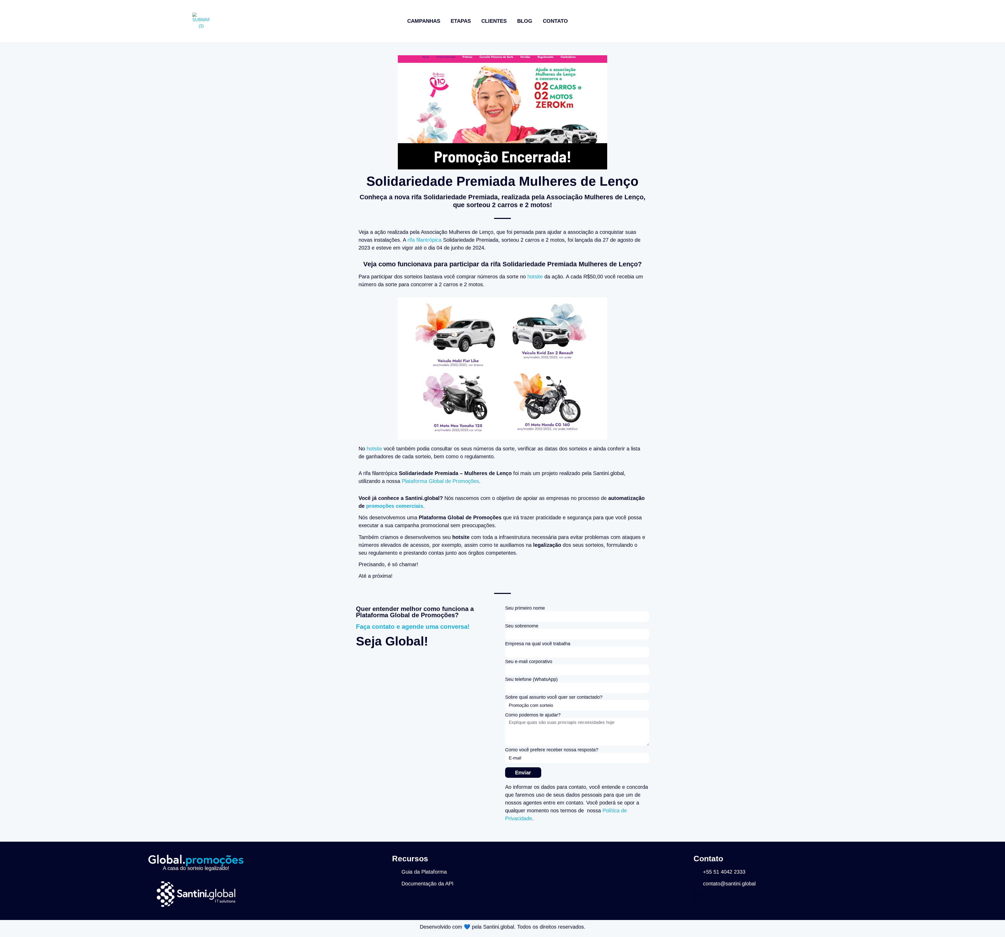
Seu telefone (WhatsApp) (531, 679)
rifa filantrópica (424, 240)
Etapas (461, 21)
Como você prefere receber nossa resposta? (551, 749)
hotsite (535, 276)
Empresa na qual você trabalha (537, 643)
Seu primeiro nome (525, 608)
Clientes (494, 21)
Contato (555, 21)
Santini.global (498, 927)
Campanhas (423, 21)
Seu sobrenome (521, 626)
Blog (524, 21)
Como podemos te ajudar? (533, 715)
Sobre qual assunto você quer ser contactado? (553, 697)
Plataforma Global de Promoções (440, 481)
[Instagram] (697, 896)
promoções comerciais (394, 506)
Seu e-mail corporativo (528, 661)
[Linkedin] (704, 896)
